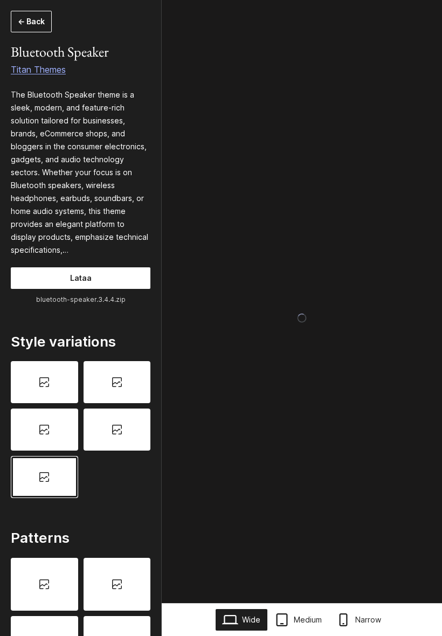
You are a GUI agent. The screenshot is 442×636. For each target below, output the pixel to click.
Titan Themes (38, 69)
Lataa (81, 277)
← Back (31, 21)
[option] (44, 382)
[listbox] (80, 429)
